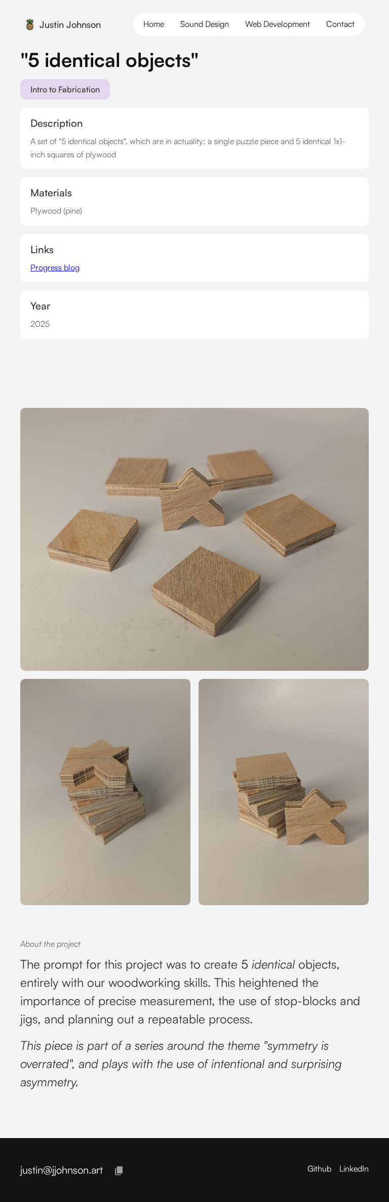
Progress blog (55, 267)
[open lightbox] (194, 539)
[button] (340, 24)
